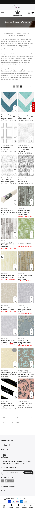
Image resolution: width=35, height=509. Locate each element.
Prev (4, 417)
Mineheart (4, 208)
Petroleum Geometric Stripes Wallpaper (8, 118)
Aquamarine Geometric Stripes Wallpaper (25, 118)
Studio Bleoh (5, 401)
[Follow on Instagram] (9, 481)
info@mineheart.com (19, 6)
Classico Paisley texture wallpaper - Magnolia (9, 374)
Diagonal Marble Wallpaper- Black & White (7, 405)
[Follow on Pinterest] (12, 481)
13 (3, 422)
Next (18, 422)
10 (22, 417)
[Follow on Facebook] (2, 481)
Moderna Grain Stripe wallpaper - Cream (8, 276)
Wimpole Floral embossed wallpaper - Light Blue (25, 342)
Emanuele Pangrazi (7, 115)
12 (31, 417)
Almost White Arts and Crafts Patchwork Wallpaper (25, 149)
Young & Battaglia (7, 145)
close (32, 2)
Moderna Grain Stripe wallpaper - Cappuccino (25, 277)
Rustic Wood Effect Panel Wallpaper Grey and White (8, 245)
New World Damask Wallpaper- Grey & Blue (26, 374)
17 (12, 422)
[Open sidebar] (2, 256)
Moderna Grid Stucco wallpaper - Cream (8, 309)
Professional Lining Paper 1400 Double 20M (9, 211)
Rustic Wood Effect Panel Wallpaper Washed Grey (24, 212)
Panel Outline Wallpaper (5, 148)
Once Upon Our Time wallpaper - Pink (25, 404)
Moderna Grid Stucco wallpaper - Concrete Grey (25, 309)
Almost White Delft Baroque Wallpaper (7, 181)
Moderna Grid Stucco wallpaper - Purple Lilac (9, 341)
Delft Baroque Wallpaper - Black (24, 181)
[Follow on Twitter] (6, 481)
